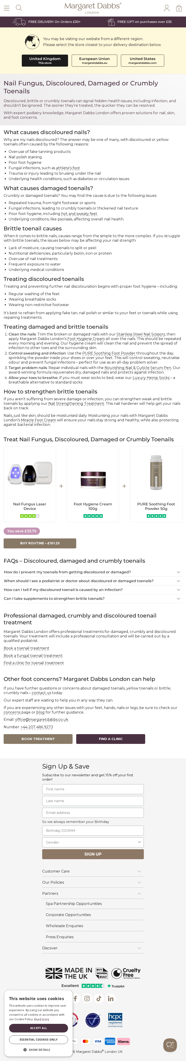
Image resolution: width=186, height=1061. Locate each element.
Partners (50, 893)
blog (40, 712)
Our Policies (53, 882)
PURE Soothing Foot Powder (108, 353)
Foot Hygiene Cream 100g (93, 506)
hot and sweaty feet (79, 214)
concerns (12, 712)
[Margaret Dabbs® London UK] (93, 8)
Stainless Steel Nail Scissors (141, 334)
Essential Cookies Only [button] (39, 1040)
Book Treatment (38, 739)
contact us (41, 693)
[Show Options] (139, 842)
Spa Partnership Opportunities (74, 904)
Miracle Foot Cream (38, 420)
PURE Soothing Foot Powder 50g (156, 506)
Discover (50, 948)
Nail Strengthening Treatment (76, 403)
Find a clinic (111, 739)
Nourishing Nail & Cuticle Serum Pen (138, 368)
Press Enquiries (59, 937)
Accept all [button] (38, 1028)
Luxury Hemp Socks (151, 378)
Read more (41, 1019)
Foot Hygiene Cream (86, 339)
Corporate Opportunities (68, 915)
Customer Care (56, 871)
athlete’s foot (68, 168)
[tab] (93, 572)
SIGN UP (93, 854)
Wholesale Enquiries (64, 926)
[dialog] (39, 1023)
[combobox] (91, 842)
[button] (38, 1049)
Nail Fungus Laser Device (29, 506)
